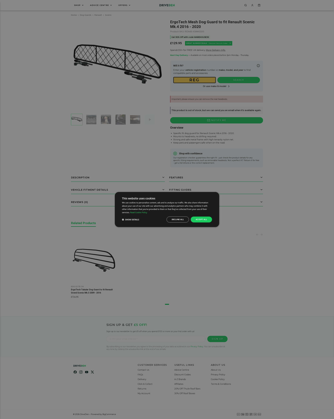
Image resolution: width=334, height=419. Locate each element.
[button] (130, 219)
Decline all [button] (178, 219)
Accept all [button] (201, 219)
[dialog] (167, 209)
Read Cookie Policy (138, 212)
